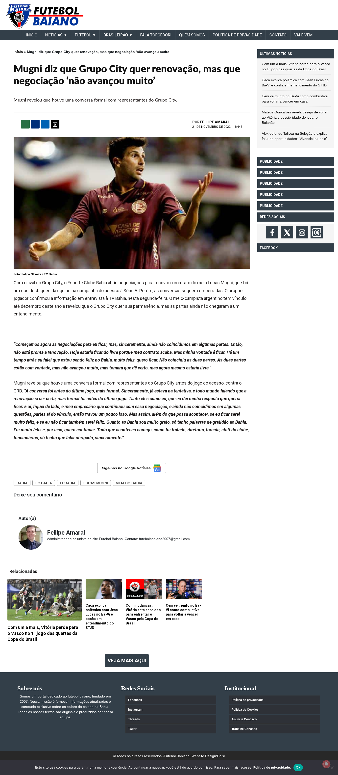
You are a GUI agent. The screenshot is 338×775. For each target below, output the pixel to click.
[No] (331, 767)
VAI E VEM (303, 35)
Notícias (54, 35)
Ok (298, 767)
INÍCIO (31, 35)
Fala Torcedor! (155, 35)
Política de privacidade (248, 700)
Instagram (135, 709)
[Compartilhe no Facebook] (35, 124)
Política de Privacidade (237, 35)
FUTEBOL (83, 35)
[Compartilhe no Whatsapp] (25, 124)
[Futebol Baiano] (44, 16)
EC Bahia (43, 483)
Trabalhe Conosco (244, 729)
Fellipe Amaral (215, 122)
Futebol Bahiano (177, 756)
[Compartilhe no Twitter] (45, 124)
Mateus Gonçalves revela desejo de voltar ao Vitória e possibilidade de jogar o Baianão (295, 117)
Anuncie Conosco (244, 719)
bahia (22, 483)
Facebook (135, 700)
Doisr (221, 756)
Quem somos (192, 35)
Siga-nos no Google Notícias (126, 468)
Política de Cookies (245, 709)
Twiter (132, 729)
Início (18, 52)
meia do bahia (129, 483)
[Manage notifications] (326, 764)
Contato (278, 35)
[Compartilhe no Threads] (55, 124)
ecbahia (67, 483)
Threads (134, 719)
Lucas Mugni (95, 483)
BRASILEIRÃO (115, 35)
